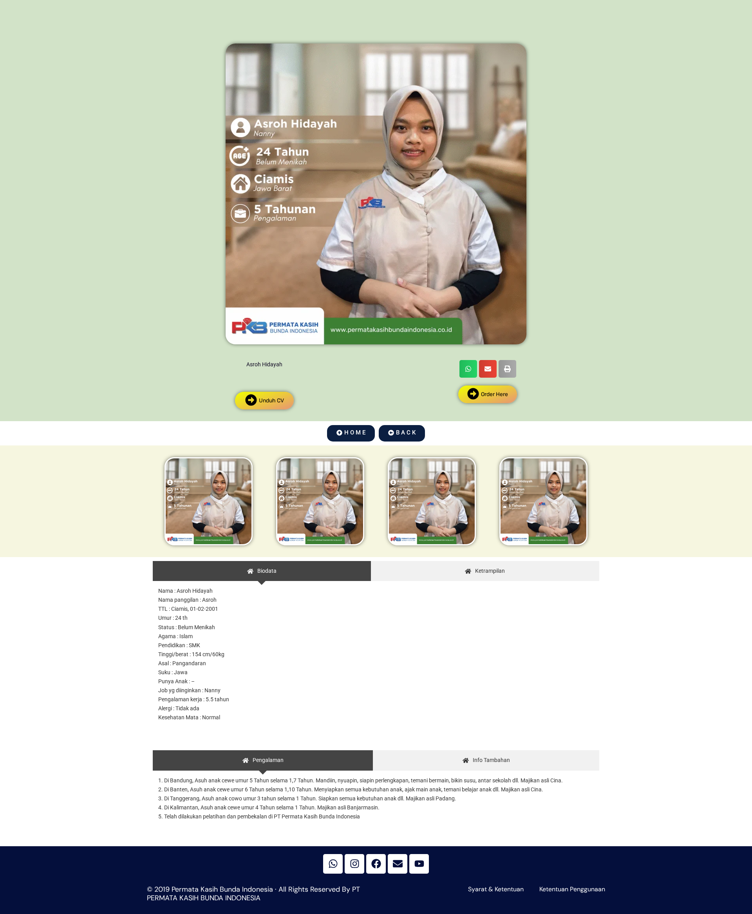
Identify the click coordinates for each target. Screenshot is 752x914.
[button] (468, 369)
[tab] (262, 571)
